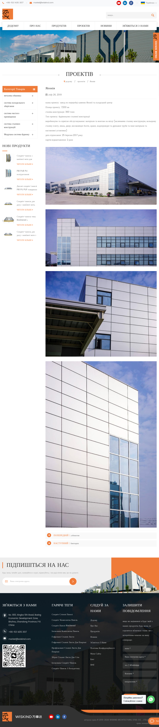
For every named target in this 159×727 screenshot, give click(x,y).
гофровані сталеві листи (63, 637)
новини (106, 26)
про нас (94, 626)
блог (92, 659)
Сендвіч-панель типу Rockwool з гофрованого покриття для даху (27, 218)
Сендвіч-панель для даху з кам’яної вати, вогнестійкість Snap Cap (26, 203)
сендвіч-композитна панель (64, 620)
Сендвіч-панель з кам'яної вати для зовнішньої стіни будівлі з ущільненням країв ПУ (26, 157)
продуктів (59, 26)
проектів (83, 26)
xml (92, 665)
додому (13, 26)
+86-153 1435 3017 (14, 2)
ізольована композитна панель (65, 631)
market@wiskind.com (43, 2)
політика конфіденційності (102, 648)
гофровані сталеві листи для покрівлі (69, 642)
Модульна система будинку (16, 134)
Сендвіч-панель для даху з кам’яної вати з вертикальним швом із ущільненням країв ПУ (27, 233)
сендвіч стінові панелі (62, 614)
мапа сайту (95, 653)
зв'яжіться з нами (135, 26)
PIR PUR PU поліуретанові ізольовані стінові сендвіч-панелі (25, 172)
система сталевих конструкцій (12, 125)
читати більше (24, 164)
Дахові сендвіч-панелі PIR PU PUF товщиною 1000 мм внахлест (27, 188)
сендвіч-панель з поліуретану (66, 668)
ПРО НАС (35, 26)
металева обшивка (12, 95)
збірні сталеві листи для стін (65, 657)
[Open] (156, 47)
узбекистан (75, 535)
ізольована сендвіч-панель (64, 663)
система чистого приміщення (11, 115)
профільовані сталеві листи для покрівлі (66, 649)
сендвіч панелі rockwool (63, 625)
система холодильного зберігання (14, 104)
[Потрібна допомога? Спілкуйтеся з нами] (151, 699)
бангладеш (75, 543)
